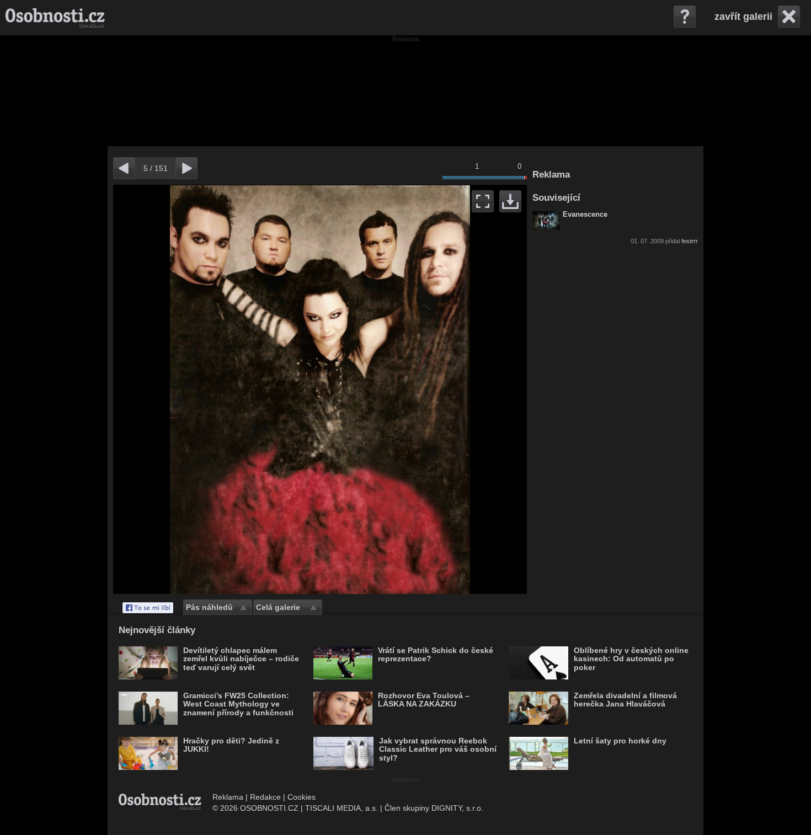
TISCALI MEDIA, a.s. (341, 808)
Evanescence (585, 214)
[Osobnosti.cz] (55, 18)
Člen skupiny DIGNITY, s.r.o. (434, 808)
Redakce (265, 797)
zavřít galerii (743, 16)
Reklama (227, 797)
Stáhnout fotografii (510, 201)
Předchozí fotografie (216, 389)
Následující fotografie (423, 389)
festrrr (689, 241)
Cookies (301, 797)
